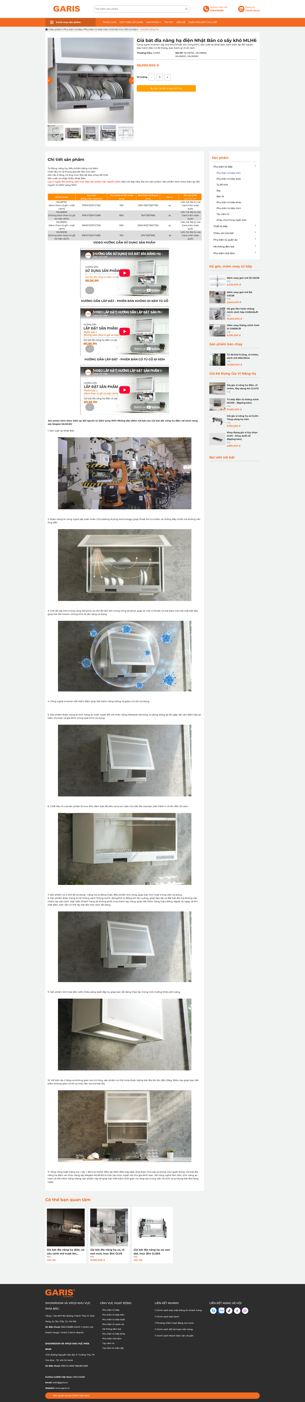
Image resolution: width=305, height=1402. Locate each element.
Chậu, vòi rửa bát (223, 233)
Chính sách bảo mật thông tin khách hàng (179, 1310)
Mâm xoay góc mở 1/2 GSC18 (243, 277)
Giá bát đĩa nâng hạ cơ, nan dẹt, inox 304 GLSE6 (152, 1251)
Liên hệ (180, 22)
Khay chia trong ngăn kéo (231, 220)
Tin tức (168, 22)
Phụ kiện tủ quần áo (225, 239)
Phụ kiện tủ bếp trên (96, 29)
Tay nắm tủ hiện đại (113, 1348)
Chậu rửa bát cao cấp (202, 22)
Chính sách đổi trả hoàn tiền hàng (174, 1329)
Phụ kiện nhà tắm (224, 253)
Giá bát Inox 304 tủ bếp (123, 29)
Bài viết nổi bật (222, 457)
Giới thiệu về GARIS (131, 22)
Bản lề (220, 196)
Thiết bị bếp (220, 226)
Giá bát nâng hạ (149, 29)
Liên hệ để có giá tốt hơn (167, 88)
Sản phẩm (152, 22)
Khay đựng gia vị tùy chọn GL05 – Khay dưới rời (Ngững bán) (242, 436)
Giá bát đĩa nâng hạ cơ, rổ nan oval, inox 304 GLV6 (107, 1251)
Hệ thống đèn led (223, 246)
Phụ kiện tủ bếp (73, 29)
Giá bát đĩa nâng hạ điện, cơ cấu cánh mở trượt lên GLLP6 (65, 1252)
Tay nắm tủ (223, 214)
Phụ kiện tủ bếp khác (229, 202)
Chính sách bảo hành (167, 1316)
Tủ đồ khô (222, 184)
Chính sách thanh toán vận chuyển (175, 1335)
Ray (219, 190)
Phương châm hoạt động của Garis (175, 1323)
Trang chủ (109, 22)
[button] (132, 80)
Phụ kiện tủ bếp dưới (229, 178)
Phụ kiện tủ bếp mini (229, 208)
